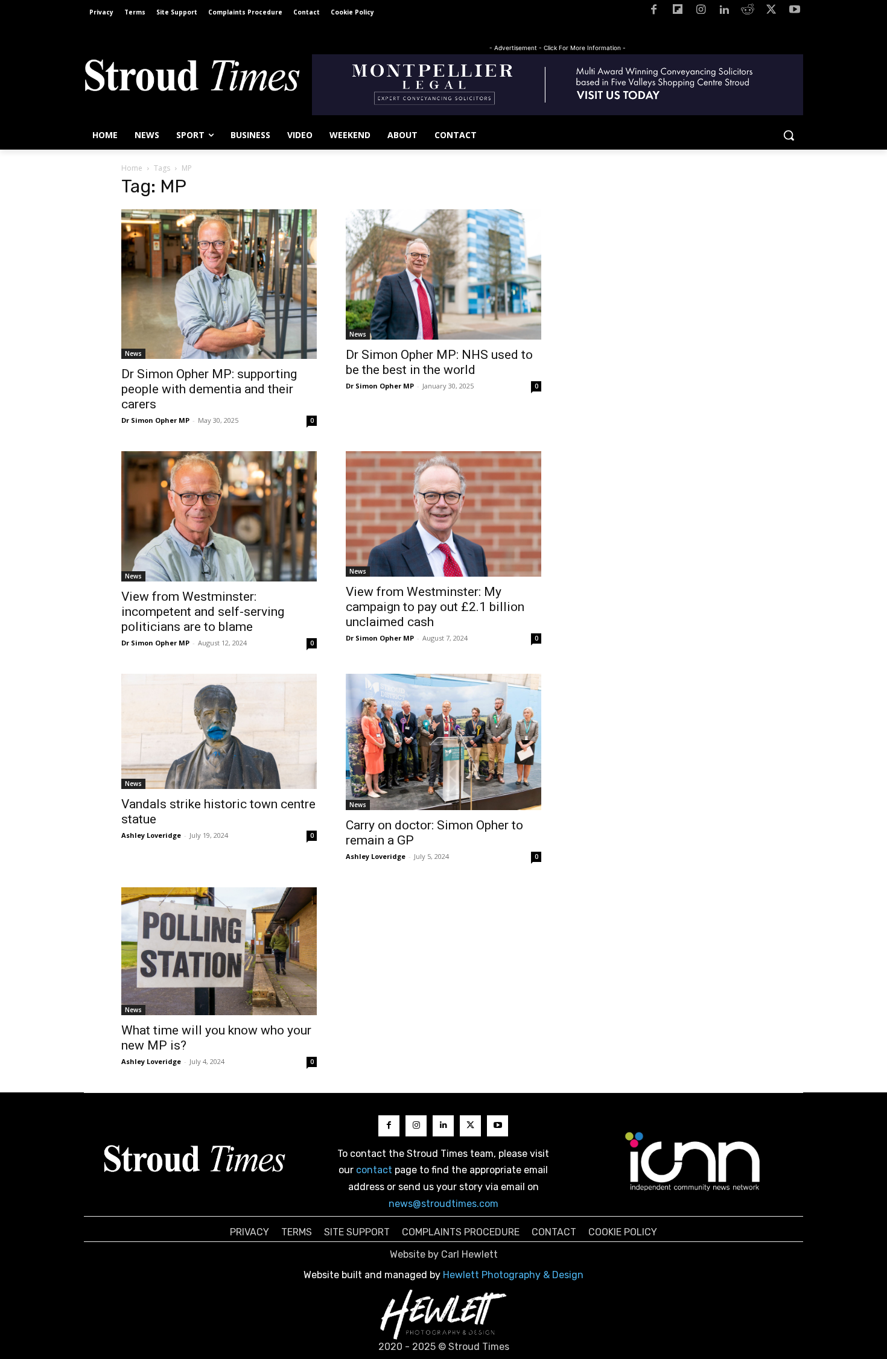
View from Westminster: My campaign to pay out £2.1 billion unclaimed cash (435, 606)
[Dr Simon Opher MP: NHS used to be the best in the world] (443, 274)
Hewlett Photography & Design (513, 1275)
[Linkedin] (724, 12)
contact (374, 1170)
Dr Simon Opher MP (155, 420)
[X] (771, 12)
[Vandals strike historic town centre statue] (219, 731)
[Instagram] (701, 12)
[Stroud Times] (192, 78)
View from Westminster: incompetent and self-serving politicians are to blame (202, 611)
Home (131, 168)
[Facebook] (654, 12)
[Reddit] (748, 12)
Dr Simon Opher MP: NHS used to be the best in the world (439, 362)
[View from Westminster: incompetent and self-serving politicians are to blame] (219, 516)
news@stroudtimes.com (443, 1203)
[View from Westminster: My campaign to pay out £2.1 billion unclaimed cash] (443, 514)
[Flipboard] (677, 12)
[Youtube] (794, 12)
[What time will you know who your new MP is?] (219, 951)
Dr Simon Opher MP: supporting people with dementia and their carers (209, 389)
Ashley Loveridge (151, 835)
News (133, 353)
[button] (788, 135)
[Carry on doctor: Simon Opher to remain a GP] (443, 742)
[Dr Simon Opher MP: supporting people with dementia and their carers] (219, 284)
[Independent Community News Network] (693, 1161)
